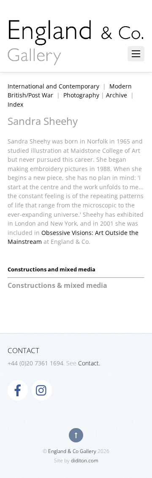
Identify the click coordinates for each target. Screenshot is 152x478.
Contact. (89, 363)
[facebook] (18, 390)
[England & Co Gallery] (76, 56)
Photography (81, 95)
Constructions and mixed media (51, 269)
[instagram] (42, 390)
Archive (116, 95)
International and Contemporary (53, 86)
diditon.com (84, 460)
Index (15, 104)
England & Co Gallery (72, 451)
